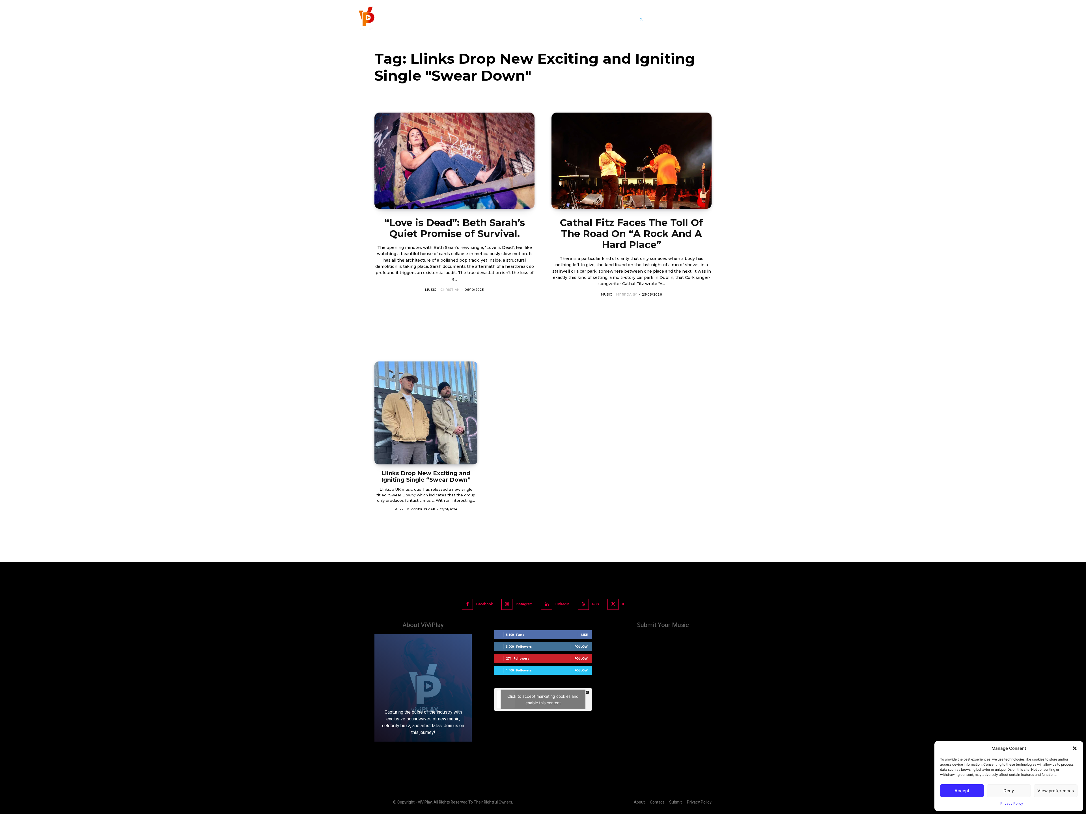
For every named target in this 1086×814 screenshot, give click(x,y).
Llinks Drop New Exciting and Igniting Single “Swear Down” (426, 476)
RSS (595, 604)
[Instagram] (506, 604)
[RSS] (583, 604)
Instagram (524, 604)
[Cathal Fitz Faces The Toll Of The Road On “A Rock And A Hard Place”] (631, 161)
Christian (450, 290)
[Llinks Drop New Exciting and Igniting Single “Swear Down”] (425, 412)
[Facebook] (467, 604)
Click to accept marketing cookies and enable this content (543, 699)
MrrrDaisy (626, 294)
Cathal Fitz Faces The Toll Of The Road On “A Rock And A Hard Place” (631, 234)
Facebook (484, 604)
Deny (1008, 790)
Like (584, 634)
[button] (1075, 748)
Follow (581, 646)
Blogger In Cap (421, 509)
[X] (613, 604)
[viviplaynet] (366, 20)
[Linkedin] (546, 604)
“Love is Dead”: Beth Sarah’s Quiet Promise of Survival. (454, 228)
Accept (961, 790)
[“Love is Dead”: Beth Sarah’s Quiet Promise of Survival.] (454, 161)
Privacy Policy (1011, 803)
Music (430, 290)
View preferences (1055, 790)
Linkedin (562, 604)
